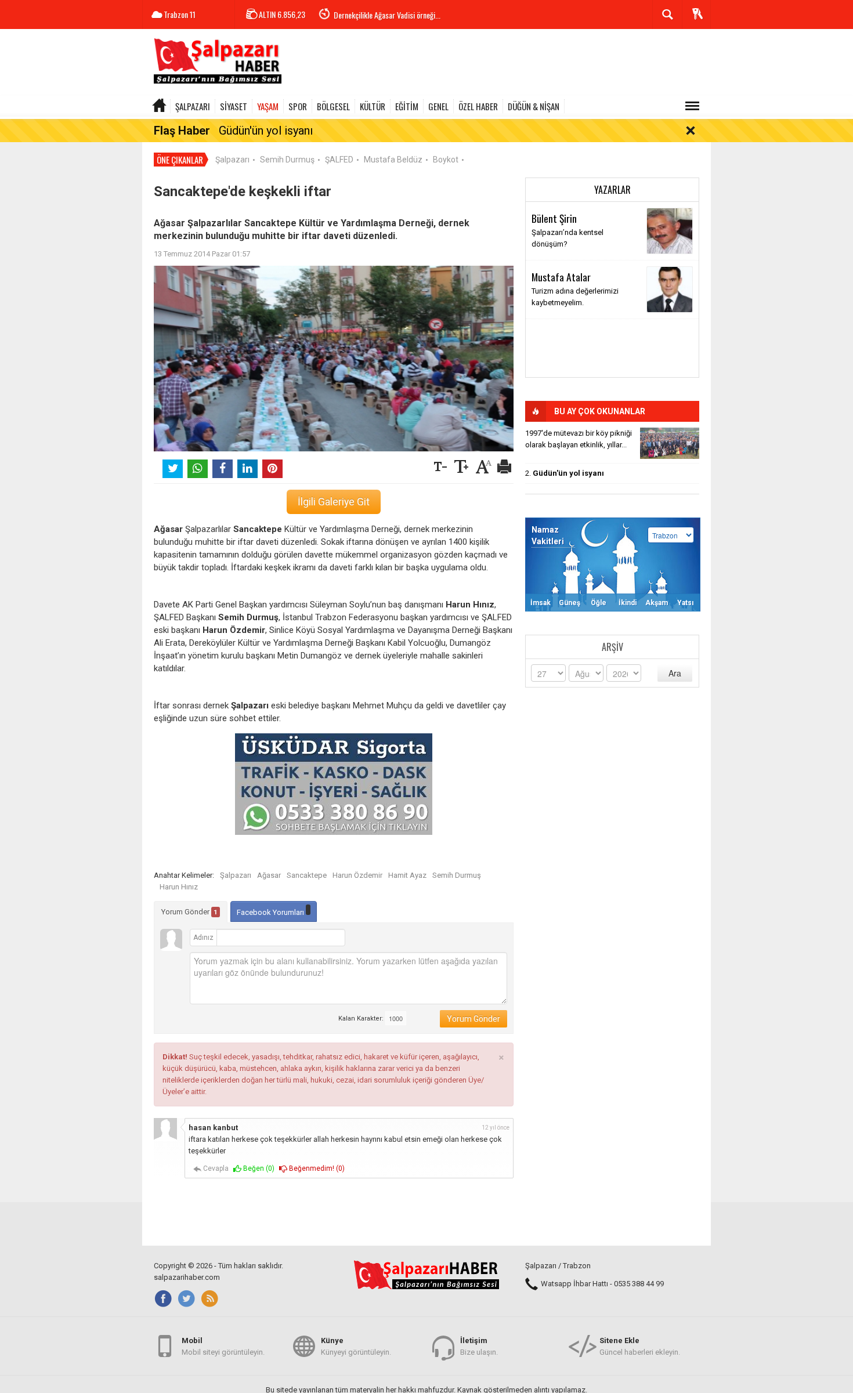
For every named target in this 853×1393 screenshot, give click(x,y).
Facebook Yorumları (271, 912)
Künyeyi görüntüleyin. (356, 1346)
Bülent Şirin (554, 218)
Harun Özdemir (357, 875)
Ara (674, 673)
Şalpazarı (232, 159)
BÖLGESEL (333, 106)
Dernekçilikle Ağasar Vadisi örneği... (387, 15)
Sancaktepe (307, 875)
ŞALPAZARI (192, 106)
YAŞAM (268, 106)
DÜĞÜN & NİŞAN (533, 106)
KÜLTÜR (372, 106)
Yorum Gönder (189, 911)
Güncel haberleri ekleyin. (639, 1346)
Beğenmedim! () (316, 1168)
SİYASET (233, 106)
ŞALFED (339, 159)
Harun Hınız (179, 886)
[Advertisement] (499, 64)
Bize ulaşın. (479, 1346)
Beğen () (257, 1168)
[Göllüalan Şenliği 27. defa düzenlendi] (669, 443)
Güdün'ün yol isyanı (266, 131)
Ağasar (269, 875)
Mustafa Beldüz (393, 159)
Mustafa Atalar (561, 276)
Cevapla (215, 1168)
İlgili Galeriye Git (334, 502)
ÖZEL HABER (478, 106)
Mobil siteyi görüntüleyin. (223, 1346)
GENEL (438, 106)
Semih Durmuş (287, 159)
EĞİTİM (406, 106)
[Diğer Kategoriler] (692, 106)
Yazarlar (612, 190)
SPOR (297, 106)
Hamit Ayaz (407, 875)
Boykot (445, 159)
